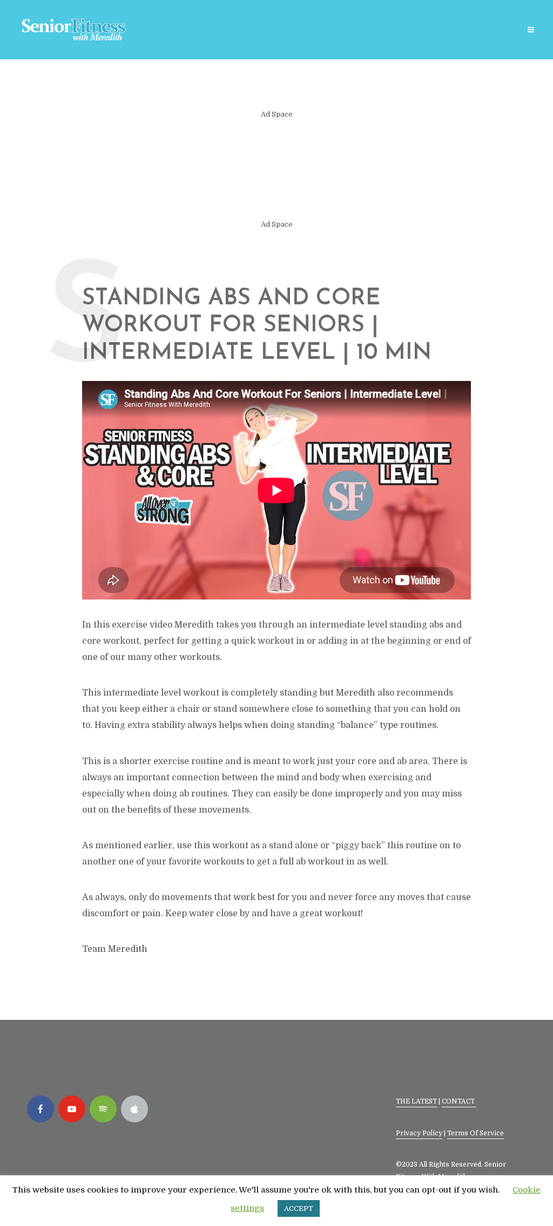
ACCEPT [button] (298, 1208)
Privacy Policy (419, 1133)
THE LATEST (416, 1101)
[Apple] (134, 1108)
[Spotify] (103, 1108)
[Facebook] (40, 1108)
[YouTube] (71, 1108)
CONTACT (459, 1101)
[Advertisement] (276, 169)
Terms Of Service (475, 1133)
